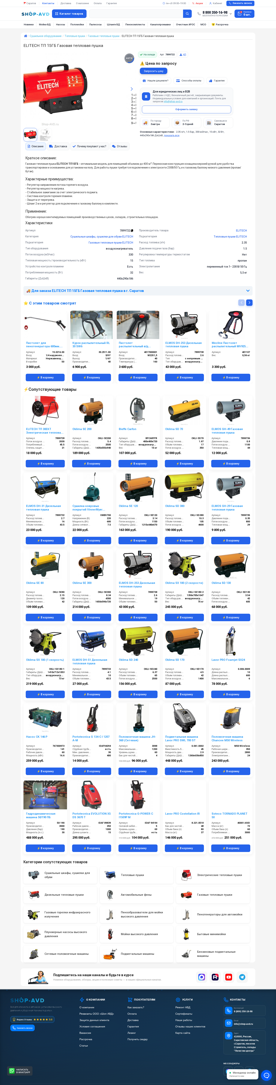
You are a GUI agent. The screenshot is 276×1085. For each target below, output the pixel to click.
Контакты (48, 3)
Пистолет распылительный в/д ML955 (133, 344)
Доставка (65, 3)
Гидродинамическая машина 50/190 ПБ (40, 815)
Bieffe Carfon (127, 429)
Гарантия (111, 3)
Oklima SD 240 (128, 660)
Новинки (29, 24)
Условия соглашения (92, 1026)
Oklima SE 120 (128, 506)
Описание (38, 146)
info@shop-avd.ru (173, 101)
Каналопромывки (160, 24)
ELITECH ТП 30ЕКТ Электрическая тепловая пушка (44, 431)
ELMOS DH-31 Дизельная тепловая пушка (43, 507)
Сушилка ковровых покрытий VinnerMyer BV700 (87, 507)
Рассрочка (222, 24)
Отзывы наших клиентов (190, 1026)
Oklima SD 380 (174, 506)
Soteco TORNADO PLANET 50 (229, 815)
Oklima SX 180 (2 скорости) (184, 583)
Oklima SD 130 (221, 583)
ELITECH (241, 230)
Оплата (98, 3)
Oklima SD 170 (174, 660)
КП (184, 54)
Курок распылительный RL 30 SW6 (91, 344)
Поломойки (77, 24)
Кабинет (217, 3)
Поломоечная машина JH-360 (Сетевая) (137, 738)
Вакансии (85, 1033)
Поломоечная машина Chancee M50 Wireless (227, 738)
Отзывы (122, 146)
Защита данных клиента (94, 1020)
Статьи (83, 1045)
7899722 (125, 230)
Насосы (60, 24)
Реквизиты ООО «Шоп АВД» (96, 1013)
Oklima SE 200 (81, 429)
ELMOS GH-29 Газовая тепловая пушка (227, 507)
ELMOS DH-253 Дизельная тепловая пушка (183, 344)
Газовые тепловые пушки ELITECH (111, 242)
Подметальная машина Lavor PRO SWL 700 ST (181, 738)
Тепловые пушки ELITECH (230, 236)
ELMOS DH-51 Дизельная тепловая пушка (89, 661)
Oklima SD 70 (174, 429)
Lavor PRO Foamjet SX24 (228, 660)
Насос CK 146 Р (36, 736)
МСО (203, 24)
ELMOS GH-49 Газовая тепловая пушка (227, 430)
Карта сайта (182, 1033)
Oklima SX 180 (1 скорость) (45, 660)
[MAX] (201, 977)
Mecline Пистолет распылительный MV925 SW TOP (229, 344)
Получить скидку (137, 1039)
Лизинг (131, 1033)
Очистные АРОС (185, 24)
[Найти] (187, 14)
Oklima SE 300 (81, 583)
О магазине (82, 3)
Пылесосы (95, 24)
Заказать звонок (242, 3)
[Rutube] (215, 977)
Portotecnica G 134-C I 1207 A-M (90, 738)
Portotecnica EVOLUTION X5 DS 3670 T (91, 815)
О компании (86, 1007)
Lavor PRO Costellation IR (182, 813)
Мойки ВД (45, 24)
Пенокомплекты (135, 24)
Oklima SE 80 (35, 583)
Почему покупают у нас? (91, 146)
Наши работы (183, 1020)
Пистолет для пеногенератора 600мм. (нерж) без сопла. (43, 344)
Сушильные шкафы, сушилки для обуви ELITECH (101, 236)
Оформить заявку (186, 109)
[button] (27, 89)
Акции (199, 3)
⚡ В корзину (45, 377)
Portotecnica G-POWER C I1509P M (136, 815)
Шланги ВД (113, 24)
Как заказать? (135, 1007)
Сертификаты (183, 1013)
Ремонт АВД (182, 1007)
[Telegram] (242, 977)
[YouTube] (228, 977)
